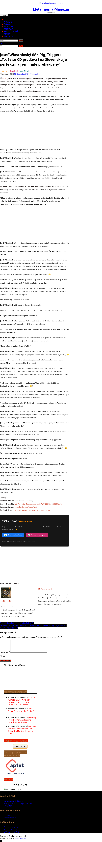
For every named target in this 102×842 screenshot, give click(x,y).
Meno (2, 656)
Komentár (5, 652)
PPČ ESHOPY (9, 36)
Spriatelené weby (11, 827)
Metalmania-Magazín (51, 9)
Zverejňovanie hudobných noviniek (18, 803)
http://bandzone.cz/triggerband (26, 507)
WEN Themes (20, 838)
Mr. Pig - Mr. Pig (6, 601)
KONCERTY (8, 27)
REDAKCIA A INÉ (11, 31)
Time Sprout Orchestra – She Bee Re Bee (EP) (22, 711)
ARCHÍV (7, 34)
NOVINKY (8, 22)
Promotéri (8, 806)
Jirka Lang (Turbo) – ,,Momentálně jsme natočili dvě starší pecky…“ (22, 719)
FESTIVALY (8, 29)
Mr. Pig (4, 71)
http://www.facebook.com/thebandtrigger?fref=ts (32, 510)
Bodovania (8, 815)
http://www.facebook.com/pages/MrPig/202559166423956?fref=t (38, 504)
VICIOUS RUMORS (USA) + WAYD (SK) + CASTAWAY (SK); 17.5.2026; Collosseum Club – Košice (21, 701)
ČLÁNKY (7, 24)
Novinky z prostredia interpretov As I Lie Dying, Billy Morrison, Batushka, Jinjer (22, 730)
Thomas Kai (35, 74)
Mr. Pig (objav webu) (45, 589)
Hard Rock (14, 71)
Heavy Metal (24, 71)
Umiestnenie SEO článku (14, 801)
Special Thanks (10, 818)
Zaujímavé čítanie (11, 829)
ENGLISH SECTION (11, 832)
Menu (5, 15)
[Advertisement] (34, 130)
